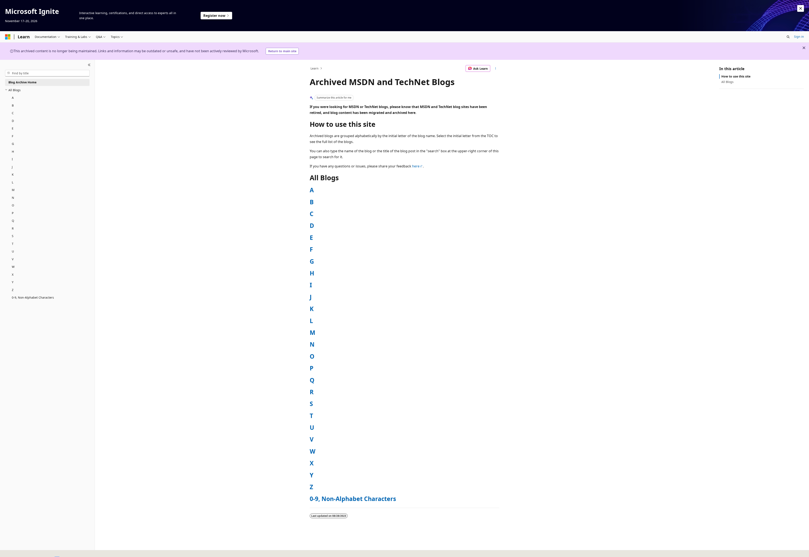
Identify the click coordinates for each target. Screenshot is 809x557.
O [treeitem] (13, 205)
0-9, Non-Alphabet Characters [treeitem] (33, 297)
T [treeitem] (12, 244)
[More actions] (495, 68)
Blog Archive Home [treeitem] (22, 82)
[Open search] (788, 37)
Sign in (799, 37)
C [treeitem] (13, 113)
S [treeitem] (12, 236)
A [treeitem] (13, 98)
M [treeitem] (13, 190)
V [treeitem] (12, 259)
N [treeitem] (13, 197)
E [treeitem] (12, 128)
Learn (315, 68)
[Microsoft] (8, 37)
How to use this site (735, 76)
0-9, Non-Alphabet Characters (353, 499)
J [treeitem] (12, 167)
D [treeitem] (13, 121)
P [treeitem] (12, 213)
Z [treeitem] (12, 290)
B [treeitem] (13, 105)
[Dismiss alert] (800, 8)
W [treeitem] (13, 267)
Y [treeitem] (12, 282)
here (415, 166)
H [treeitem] (13, 151)
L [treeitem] (12, 182)
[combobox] (47, 73)
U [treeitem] (13, 251)
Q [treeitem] (13, 221)
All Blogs (727, 82)
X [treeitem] (12, 274)
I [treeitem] (12, 159)
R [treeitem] (13, 228)
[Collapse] (89, 64)
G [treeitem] (13, 144)
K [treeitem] (13, 174)
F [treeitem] (12, 136)
